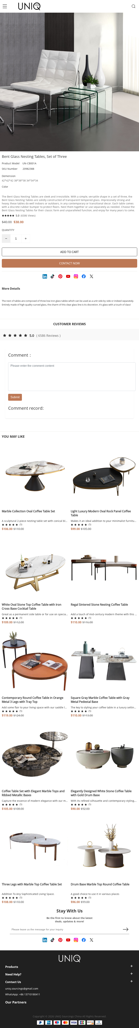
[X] (92, 277)
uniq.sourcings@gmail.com (21, 988)
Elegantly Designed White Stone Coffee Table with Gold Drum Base (101, 793)
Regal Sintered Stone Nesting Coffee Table (99, 605)
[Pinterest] (61, 277)
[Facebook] (84, 277)
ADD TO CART (69, 252)
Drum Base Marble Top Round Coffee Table (100, 884)
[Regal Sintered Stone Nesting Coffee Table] (104, 567)
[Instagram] (76, 277)
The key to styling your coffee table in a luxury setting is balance (104, 707)
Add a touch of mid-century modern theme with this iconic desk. (104, 614)
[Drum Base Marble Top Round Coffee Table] (104, 847)
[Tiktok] (53, 277)
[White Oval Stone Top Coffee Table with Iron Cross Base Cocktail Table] (35, 567)
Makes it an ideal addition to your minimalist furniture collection (104, 521)
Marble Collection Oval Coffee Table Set (28, 511)
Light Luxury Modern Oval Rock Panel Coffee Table (101, 513)
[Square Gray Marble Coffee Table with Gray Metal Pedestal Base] (104, 661)
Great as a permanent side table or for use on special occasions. (35, 614)
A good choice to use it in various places (95, 894)
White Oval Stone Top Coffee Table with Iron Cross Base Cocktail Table (31, 607)
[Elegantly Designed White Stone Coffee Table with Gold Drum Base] (104, 754)
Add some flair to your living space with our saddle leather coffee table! (35, 707)
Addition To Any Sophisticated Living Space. (28, 894)
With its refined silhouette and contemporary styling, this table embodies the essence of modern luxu (104, 800)
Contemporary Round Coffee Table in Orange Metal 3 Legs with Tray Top (32, 700)
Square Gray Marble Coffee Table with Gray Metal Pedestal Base (100, 700)
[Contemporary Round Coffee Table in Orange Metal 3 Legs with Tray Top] (35, 661)
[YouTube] (68, 277)
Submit (15, 397)
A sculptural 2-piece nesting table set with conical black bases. (35, 521)
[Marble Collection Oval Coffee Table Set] (35, 474)
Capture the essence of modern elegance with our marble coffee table (35, 800)
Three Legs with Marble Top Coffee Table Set (32, 884)
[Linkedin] (45, 277)
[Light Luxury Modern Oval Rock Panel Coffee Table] (104, 474)
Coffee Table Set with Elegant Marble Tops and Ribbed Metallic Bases (33, 793)
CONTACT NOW (69, 263)
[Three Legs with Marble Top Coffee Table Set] (35, 847)
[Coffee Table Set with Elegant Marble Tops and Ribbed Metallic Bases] (35, 754)
